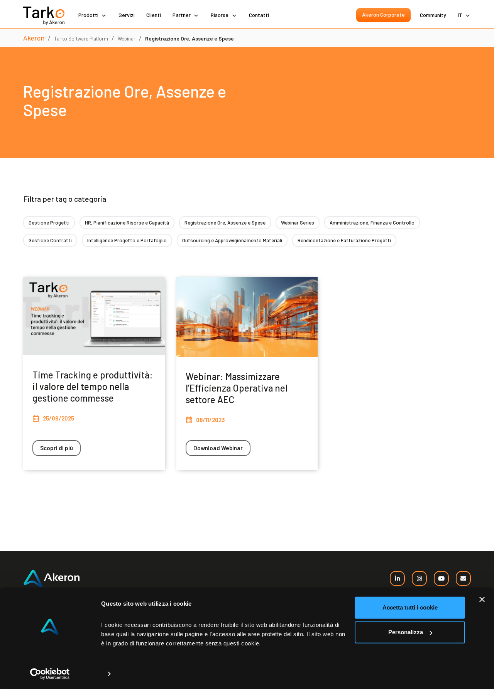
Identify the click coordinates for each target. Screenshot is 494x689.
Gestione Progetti (49, 223)
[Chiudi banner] (482, 599)
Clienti (153, 15)
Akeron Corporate (383, 14)
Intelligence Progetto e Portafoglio (127, 240)
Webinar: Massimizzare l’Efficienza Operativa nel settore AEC (237, 388)
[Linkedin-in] (397, 578)
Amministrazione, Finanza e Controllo (372, 223)
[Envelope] (463, 578)
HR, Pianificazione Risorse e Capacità (127, 223)
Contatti (259, 15)
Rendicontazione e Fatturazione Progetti (344, 240)
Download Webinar (218, 447)
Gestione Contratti (50, 240)
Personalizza (405, 632)
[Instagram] (419, 578)
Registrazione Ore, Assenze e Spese (225, 223)
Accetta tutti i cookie (410, 607)
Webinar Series (297, 223)
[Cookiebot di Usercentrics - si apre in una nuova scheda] (50, 674)
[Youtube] (441, 578)
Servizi (126, 15)
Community (433, 15)
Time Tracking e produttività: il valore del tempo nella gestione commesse (92, 386)
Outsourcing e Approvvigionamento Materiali (232, 240)
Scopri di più (56, 447)
